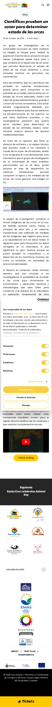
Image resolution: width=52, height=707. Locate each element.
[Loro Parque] (26, 625)
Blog (25, 14)
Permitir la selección (26, 397)
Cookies (33, 680)
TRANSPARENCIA (26, 654)
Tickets (27, 701)
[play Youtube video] (26, 442)
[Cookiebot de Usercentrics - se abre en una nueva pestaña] (37, 300)
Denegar (26, 405)
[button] (48, 5)
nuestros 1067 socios (24, 313)
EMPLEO (15, 651)
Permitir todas (26, 389)
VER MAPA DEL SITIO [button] (15, 569)
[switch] (45, 354)
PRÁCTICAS (29, 651)
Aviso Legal (33, 677)
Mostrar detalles (36, 381)
